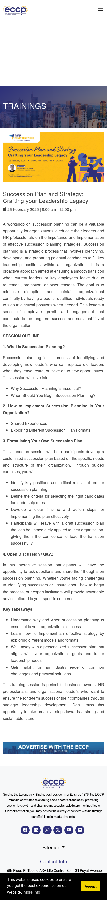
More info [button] (32, 892)
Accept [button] (91, 886)
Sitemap (51, 847)
